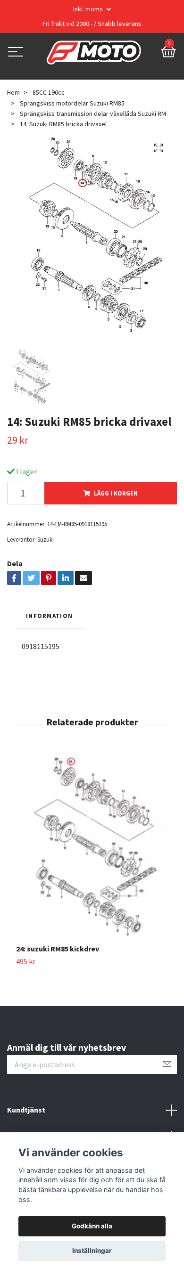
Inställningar (92, 1250)
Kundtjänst (26, 1109)
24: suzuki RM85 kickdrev (57, 948)
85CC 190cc (49, 92)
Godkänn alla (92, 1226)
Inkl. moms (88, 9)
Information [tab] (49, 615)
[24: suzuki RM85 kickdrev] (92, 848)
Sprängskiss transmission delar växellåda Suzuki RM (93, 113)
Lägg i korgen (116, 493)
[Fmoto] (94, 53)
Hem (13, 92)
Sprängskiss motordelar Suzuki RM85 (72, 103)
